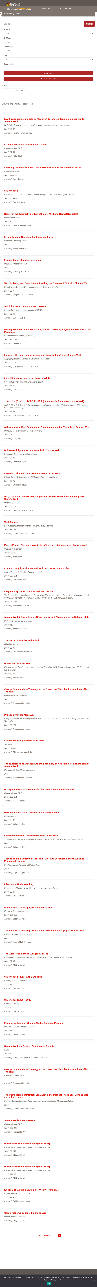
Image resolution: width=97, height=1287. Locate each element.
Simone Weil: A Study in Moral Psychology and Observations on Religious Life (46, 617)
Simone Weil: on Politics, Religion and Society (29, 1046)
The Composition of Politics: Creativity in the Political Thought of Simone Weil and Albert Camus (46, 1096)
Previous (46, 1235)
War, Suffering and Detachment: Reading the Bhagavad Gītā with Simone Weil (46, 283)
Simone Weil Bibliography (20, 9)
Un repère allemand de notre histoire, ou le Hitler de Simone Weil (39, 789)
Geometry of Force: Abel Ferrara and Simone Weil (31, 835)
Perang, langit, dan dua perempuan (23, 260)
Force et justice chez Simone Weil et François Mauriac (33, 1023)
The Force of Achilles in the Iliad (21, 640)
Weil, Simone (11, 522)
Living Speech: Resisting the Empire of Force (28, 237)
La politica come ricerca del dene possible (27, 378)
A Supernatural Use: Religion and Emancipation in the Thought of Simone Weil (46, 427)
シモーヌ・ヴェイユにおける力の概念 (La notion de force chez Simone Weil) (44, 401)
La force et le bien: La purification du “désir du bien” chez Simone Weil (42, 355)
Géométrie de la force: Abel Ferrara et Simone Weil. (31, 812)
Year (6, 55)
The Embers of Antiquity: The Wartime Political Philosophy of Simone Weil (44, 930)
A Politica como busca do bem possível (25, 306)
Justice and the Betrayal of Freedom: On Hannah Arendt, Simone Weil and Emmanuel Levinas (44, 859)
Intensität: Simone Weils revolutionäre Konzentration (32, 473)
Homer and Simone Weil (17, 663)
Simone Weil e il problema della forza (24, 740)
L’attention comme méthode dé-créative (25, 144)
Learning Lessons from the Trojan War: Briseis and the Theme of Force (42, 167)
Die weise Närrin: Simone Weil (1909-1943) (27, 1143)
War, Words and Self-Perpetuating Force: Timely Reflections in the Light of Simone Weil (44, 497)
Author (7, 30)
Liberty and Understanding (18, 884)
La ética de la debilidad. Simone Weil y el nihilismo (31, 1190)
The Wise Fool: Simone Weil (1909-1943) (26, 953)
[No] (94, 1281)
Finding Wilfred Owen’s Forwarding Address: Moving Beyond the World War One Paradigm (47, 330)
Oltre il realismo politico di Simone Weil (25, 1213)
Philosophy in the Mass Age (19, 715)
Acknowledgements (12, 14)
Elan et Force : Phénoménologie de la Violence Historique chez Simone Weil (45, 545)
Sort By (5, 85)
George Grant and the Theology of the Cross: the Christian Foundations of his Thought (46, 690)
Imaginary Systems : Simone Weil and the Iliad (29, 591)
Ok (49, 1283)
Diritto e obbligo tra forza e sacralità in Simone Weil (31, 450)
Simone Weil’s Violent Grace (19, 1120)
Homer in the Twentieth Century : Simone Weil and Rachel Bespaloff (41, 214)
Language (8, 47)
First (38, 1235)
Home (6, 8)
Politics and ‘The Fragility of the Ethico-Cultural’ (30, 907)
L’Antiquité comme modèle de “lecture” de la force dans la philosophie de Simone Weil (44, 120)
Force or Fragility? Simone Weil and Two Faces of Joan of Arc (37, 568)
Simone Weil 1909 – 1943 (17, 1000)
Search (89, 24)
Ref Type (7, 38)
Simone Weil (11, 191)
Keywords (8, 64)
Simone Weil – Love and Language (23, 977)
